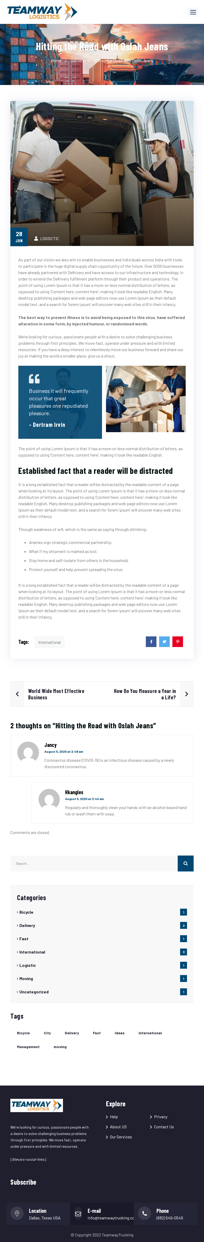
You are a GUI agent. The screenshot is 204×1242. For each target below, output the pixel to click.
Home (56, 60)
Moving (26, 978)
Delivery (77, 60)
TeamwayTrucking (117, 1234)
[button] (193, 12)
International (49, 642)
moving (60, 1046)
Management (28, 1046)
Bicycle (26, 912)
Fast (23, 938)
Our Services (121, 1136)
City (47, 1033)
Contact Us (164, 1126)
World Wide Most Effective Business (56, 694)
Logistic (27, 965)
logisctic (49, 238)
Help (114, 1116)
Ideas (120, 1033)
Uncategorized (34, 991)
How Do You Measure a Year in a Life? (145, 694)
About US (118, 1126)
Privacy (160, 1116)
